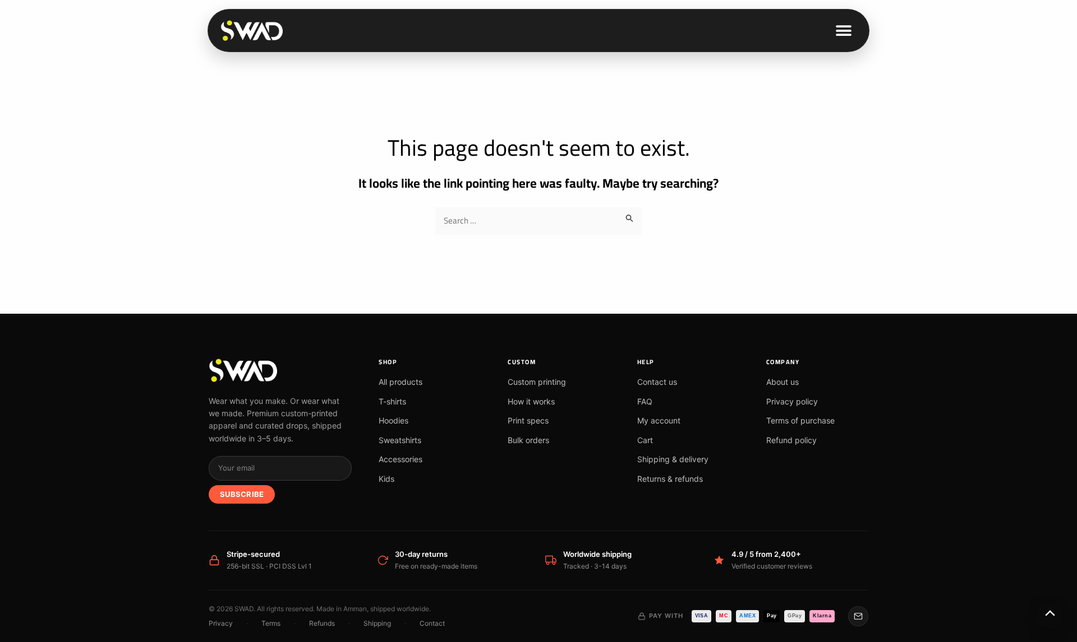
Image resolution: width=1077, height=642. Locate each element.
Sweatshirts (400, 440)
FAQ (644, 401)
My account (658, 420)
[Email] (858, 616)
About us (782, 382)
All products (400, 382)
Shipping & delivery (672, 459)
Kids (386, 478)
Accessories (400, 459)
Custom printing (537, 382)
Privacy (221, 623)
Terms (270, 623)
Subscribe (242, 494)
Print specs (528, 420)
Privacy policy (792, 401)
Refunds (322, 623)
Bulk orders (528, 440)
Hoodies (393, 420)
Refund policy (791, 440)
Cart (645, 440)
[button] (844, 31)
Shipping (377, 623)
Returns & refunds (670, 478)
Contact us (657, 382)
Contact (432, 623)
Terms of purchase (800, 420)
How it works (531, 401)
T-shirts (392, 401)
